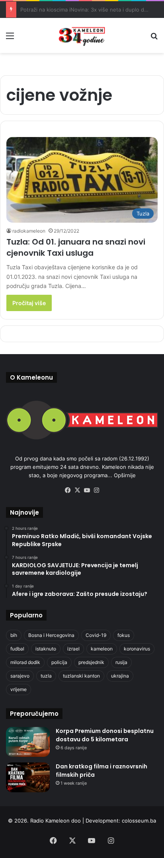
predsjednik (91, 662)
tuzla (46, 676)
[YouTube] (87, 490)
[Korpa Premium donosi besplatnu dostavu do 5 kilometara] (28, 742)
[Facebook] (67, 490)
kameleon (102, 649)
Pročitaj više (29, 303)
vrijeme (18, 689)
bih (13, 635)
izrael (73, 649)
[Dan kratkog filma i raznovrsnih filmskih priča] (28, 777)
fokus (123, 635)
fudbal (17, 649)
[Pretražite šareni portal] (154, 38)
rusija (121, 662)
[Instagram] (96, 490)
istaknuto (45, 649)
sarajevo (19, 676)
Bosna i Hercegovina (51, 635)
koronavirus (137, 649)
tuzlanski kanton (81, 676)
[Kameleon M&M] (82, 35)
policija (59, 662)
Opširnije (125, 475)
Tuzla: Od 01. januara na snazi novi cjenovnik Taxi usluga (75, 247)
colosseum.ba (139, 820)
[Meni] (10, 38)
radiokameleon (28, 231)
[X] (77, 490)
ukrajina (120, 676)
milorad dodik (25, 662)
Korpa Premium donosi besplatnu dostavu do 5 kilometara (105, 735)
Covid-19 (96, 635)
